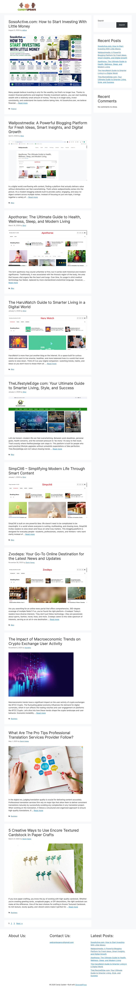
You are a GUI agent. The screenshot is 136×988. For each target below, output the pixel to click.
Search (101, 21)
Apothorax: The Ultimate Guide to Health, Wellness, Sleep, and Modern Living (44, 219)
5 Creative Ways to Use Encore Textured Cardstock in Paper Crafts (43, 832)
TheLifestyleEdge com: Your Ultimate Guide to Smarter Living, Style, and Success (46, 385)
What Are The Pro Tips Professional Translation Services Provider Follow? (40, 734)
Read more (23, 103)
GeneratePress (81, 985)
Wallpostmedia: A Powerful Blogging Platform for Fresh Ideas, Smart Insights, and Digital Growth (47, 127)
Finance (13, 109)
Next (19, 923)
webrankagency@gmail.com (62, 942)
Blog (12, 203)
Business (14, 719)
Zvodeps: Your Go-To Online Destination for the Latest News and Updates (46, 556)
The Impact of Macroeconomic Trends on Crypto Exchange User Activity (44, 641)
